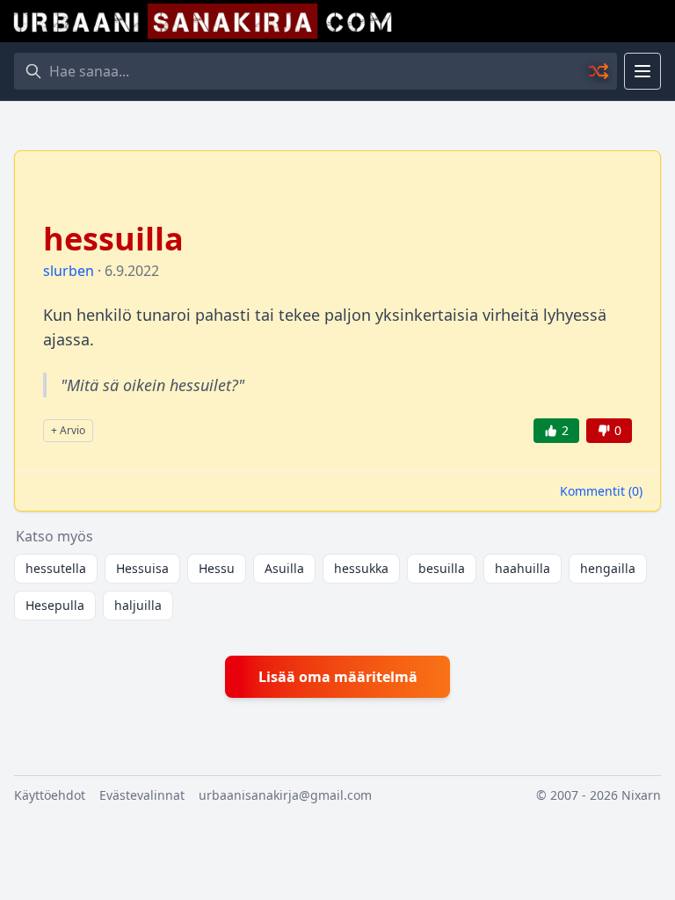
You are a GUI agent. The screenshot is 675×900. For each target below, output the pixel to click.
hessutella (55, 568)
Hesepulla (54, 605)
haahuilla (522, 568)
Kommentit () (601, 491)
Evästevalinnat (142, 795)
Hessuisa (142, 568)
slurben (68, 270)
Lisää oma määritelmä (337, 676)
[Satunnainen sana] (599, 71)
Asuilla (284, 568)
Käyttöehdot (49, 795)
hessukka (361, 568)
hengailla (607, 568)
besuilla (441, 568)
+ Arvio (68, 430)
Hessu (217, 568)
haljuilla (138, 605)
